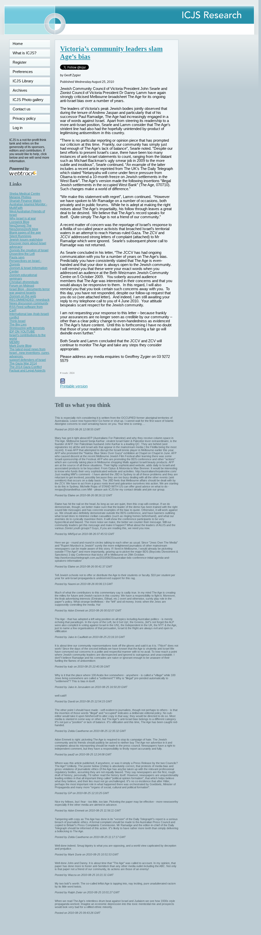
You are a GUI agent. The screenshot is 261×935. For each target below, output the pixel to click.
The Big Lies (18, 324)
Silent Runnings (20, 236)
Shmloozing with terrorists (27, 328)
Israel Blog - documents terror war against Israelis (29, 290)
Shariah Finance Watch (25, 201)
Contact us (22, 109)
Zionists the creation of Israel (28, 250)
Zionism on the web (22, 296)
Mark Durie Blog (20, 346)
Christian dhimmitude (24, 282)
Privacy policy (24, 118)
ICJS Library (23, 81)
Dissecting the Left (22, 254)
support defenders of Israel (27, 360)
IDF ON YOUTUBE (22, 331)
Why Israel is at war (22, 218)
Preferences (23, 72)
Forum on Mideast (21, 285)
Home (18, 44)
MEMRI (14, 342)
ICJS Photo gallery (28, 100)
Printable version (74, 386)
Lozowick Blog (19, 222)
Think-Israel (17, 321)
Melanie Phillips (20, 197)
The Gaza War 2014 (23, 363)
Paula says (16, 257)
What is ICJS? (24, 53)
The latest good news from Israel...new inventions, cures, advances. (29, 353)
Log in (21, 128)
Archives (20, 90)
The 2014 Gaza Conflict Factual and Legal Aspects (27, 368)
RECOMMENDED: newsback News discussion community (29, 301)
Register (20, 62)
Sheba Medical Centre (24, 193)
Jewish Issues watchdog (26, 239)
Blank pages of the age (25, 232)
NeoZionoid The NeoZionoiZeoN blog (23, 227)
